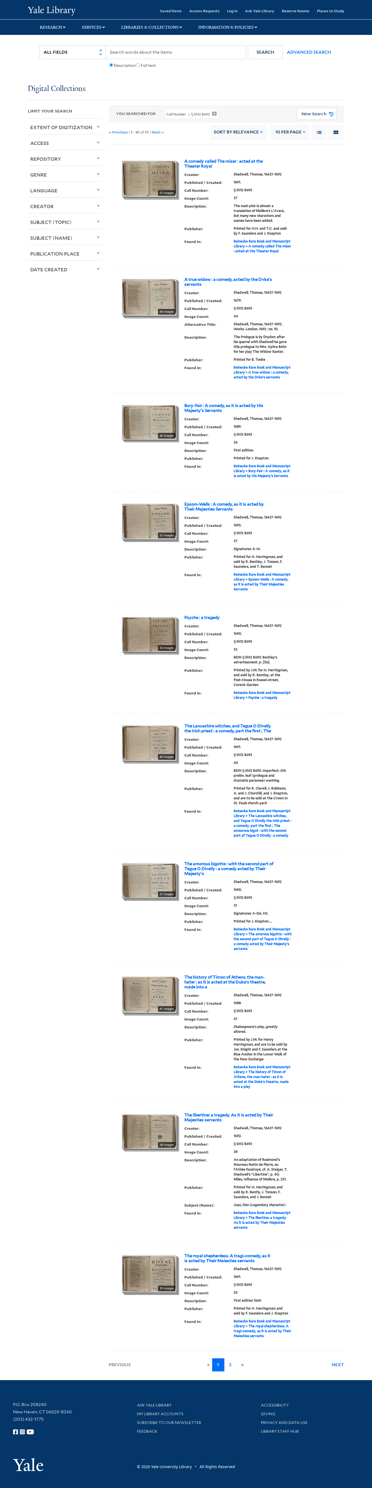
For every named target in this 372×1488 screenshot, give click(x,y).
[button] (265, 52)
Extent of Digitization (61, 127)
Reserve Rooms (295, 10)
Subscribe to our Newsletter (169, 1422)
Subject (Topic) (51, 222)
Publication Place (55, 253)
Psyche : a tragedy (202, 617)
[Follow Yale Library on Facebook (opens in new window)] (15, 1431)
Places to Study (330, 10)
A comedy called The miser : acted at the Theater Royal (223, 164)
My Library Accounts (160, 1414)
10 (288, 132)
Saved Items (171, 10)
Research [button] (51, 27)
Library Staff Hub (280, 1431)
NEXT (338, 1364)
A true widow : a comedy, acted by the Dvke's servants (228, 282)
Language (43, 190)
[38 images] (149, 1131)
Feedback (147, 1431)
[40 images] (149, 743)
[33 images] (149, 634)
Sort (236, 132)
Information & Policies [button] (226, 27)
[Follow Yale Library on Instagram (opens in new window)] (22, 1431)
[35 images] (149, 1273)
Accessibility (275, 1405)
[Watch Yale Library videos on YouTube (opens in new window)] (30, 1431)
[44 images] (149, 297)
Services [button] (92, 27)
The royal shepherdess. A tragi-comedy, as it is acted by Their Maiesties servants (227, 1258)
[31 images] (149, 880)
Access (39, 143)
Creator (42, 206)
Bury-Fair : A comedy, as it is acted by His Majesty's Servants (223, 408)
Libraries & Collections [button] (150, 27)
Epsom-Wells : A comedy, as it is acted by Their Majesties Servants (224, 507)
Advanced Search (309, 52)
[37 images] (149, 178)
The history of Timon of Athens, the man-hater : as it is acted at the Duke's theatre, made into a (225, 982)
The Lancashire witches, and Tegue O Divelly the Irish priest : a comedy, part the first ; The (227, 728)
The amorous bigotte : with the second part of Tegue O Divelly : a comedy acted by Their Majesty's (228, 868)
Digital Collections (57, 89)
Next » (158, 132)
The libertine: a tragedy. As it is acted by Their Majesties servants (228, 1117)
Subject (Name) (51, 238)
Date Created (48, 269)
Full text (148, 65)
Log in (232, 10)
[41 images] (149, 994)
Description (125, 65)
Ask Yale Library (259, 10)
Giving (268, 1414)
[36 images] (149, 422)
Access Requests (204, 10)
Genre (38, 174)
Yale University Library (51, 10)
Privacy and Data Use (284, 1422)
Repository (45, 159)
